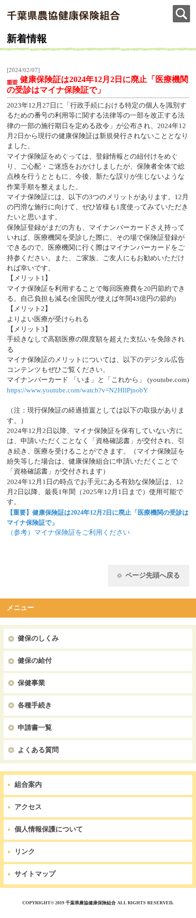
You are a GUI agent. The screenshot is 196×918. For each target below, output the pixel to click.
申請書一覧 (35, 727)
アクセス (28, 806)
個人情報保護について (49, 829)
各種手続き (35, 705)
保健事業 (31, 682)
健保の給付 (35, 660)
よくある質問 (38, 749)
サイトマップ (35, 873)
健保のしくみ (38, 638)
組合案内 (28, 784)
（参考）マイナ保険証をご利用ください (68, 532)
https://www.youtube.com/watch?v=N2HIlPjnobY (77, 390)
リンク (25, 851)
